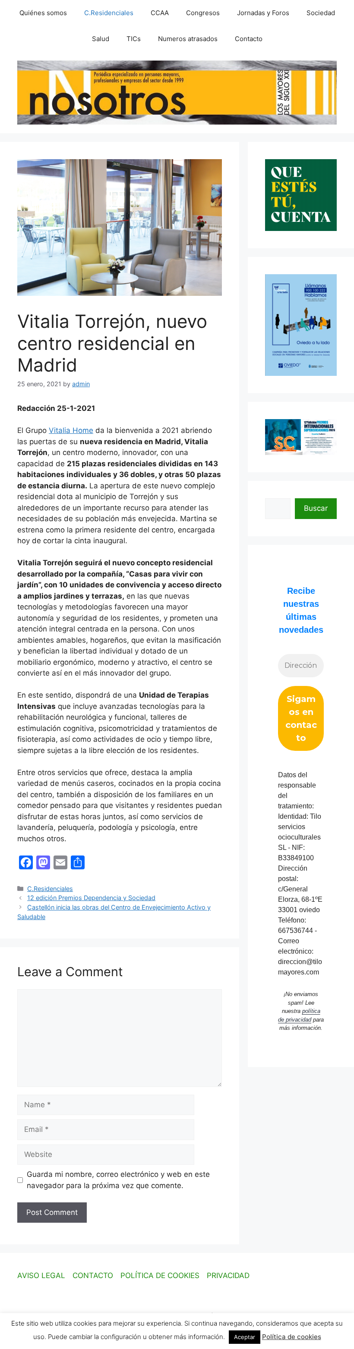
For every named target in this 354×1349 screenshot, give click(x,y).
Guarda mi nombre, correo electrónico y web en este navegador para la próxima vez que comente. (118, 1180)
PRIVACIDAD (228, 1275)
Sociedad (321, 13)
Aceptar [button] (244, 1336)
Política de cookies (291, 1337)
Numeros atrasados (188, 39)
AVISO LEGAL (41, 1275)
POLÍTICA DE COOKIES (159, 1275)
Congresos (203, 13)
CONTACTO (93, 1275)
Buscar (316, 508)
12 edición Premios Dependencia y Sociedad (91, 897)
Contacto (248, 39)
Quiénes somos (43, 13)
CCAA (160, 13)
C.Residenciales (108, 13)
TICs (133, 39)
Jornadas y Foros (263, 13)
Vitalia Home (71, 430)
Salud (100, 39)
